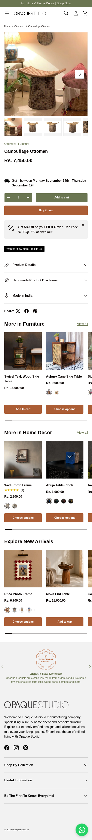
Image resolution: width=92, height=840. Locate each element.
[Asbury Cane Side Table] (64, 351)
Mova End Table (58, 594)
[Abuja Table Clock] (64, 460)
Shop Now (80, 3)
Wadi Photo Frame (18, 485)
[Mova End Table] (64, 568)
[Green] (56, 501)
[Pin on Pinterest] (35, 311)
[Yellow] (70, 501)
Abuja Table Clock (59, 485)
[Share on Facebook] (26, 311)
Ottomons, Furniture (16, 143)
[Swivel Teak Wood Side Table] (23, 351)
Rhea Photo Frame (18, 594)
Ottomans (19, 26)
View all (82, 324)
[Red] (63, 501)
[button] (85, 13)
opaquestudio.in (20, 829)
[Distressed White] (56, 392)
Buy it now (46, 210)
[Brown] (21, 610)
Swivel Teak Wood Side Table (21, 379)
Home (7, 26)
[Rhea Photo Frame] (23, 568)
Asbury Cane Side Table (64, 376)
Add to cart (61, 197)
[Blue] (29, 610)
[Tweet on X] (18, 311)
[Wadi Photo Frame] (23, 460)
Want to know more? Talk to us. (24, 248)
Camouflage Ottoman (39, 26)
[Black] (14, 506)
